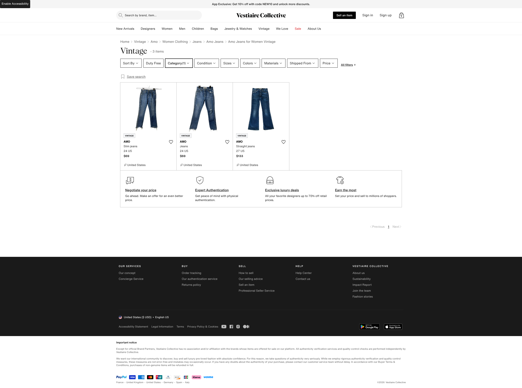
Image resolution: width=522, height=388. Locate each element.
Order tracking (191, 273)
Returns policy (191, 285)
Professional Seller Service (256, 291)
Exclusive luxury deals (282, 190)
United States (153, 382)
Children (198, 28)
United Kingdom (135, 382)
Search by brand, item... (141, 15)
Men (182, 28)
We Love (282, 28)
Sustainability (362, 279)
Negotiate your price (140, 190)
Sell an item (344, 15)
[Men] (188, 28)
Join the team (362, 291)
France (120, 382)
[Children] (207, 28)
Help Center (304, 273)
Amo (154, 41)
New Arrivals (125, 28)
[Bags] (221, 28)
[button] (401, 15)
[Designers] (158, 28)
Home (124, 41)
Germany (168, 382)
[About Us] (324, 28)
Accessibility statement (133, 327)
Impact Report (362, 285)
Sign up (386, 15)
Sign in (367, 15)
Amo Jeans (214, 41)
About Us (314, 28)
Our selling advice (251, 279)
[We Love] (291, 28)
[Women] (175, 28)
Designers (148, 28)
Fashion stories (363, 297)
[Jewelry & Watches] (255, 28)
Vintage (263, 28)
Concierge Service (131, 279)
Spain (179, 382)
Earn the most (345, 190)
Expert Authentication (212, 190)
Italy (187, 382)
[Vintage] (272, 28)
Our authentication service (199, 279)
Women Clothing (175, 41)
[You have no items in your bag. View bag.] (401, 15)
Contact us (303, 279)
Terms (180, 327)
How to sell (246, 273)
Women (167, 28)
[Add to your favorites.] (170, 142)
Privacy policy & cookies (202, 327)
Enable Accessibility (15, 4)
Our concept (127, 273)
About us (359, 273)
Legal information (162, 327)
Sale (298, 28)
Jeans (197, 41)
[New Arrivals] (137, 28)
